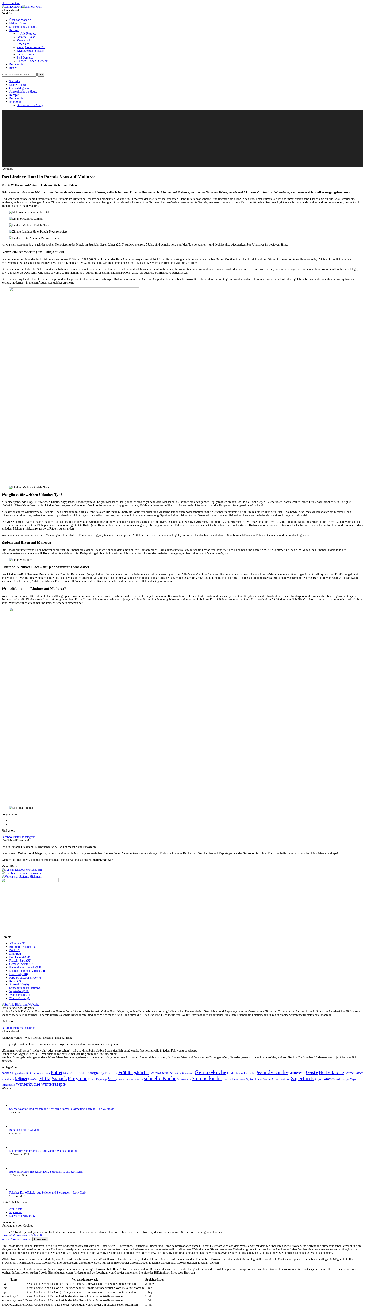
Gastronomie (188, 1073)
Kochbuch (8, 1079)
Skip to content (11, 3)
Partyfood (77, 1078)
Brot (28, 1073)
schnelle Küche (160, 1078)
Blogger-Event (18, 1073)
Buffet (56, 1072)
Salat (112, 1078)
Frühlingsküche (133, 1072)
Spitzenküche (254, 1079)
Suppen (317, 1079)
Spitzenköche (239, 1079)
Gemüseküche (210, 1072)
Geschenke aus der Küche (241, 1073)
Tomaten (328, 1079)
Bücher (66, 1073)
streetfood (284, 1079)
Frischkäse (111, 1073)
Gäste (312, 1072)
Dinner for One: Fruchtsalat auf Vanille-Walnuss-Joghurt (43, 1150)
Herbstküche (331, 1072)
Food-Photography (90, 1073)
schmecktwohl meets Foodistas (129, 1079)
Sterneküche (270, 1079)
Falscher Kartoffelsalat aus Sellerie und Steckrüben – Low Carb (47, 1192)
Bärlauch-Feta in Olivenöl (24, 1129)
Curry (73, 1073)
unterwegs (342, 1079)
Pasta (91, 1079)
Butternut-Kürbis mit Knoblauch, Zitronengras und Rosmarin (46, 1171)
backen (6, 1073)
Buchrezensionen (41, 1073)
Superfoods (302, 1078)
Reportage (101, 1079)
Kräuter (21, 1078)
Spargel (227, 1079)
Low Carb (33, 1079)
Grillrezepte (296, 1073)
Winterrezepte (53, 1084)
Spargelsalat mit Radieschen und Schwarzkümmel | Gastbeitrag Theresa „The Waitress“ (61, 1108)
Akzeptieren (40, 1239)
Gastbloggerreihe (161, 1073)
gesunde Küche (271, 1072)
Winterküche (28, 1084)
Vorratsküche (8, 1084)
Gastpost (178, 1073)
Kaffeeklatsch (354, 1073)
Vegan (353, 1079)
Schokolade (184, 1079)
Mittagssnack (53, 1078)
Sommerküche (207, 1078)
